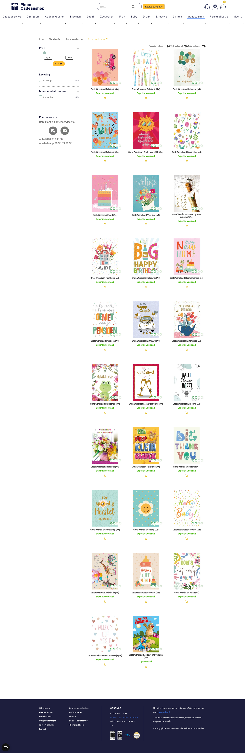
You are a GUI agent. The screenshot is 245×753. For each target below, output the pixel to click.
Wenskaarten (55, 39)
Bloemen (73, 717)
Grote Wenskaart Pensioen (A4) (105, 341)
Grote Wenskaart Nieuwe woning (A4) (186, 278)
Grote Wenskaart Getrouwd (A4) (146, 341)
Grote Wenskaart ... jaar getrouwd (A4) (146, 404)
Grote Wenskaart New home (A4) (105, 278)
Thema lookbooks (76, 725)
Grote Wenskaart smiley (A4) (145, 530)
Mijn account (44, 708)
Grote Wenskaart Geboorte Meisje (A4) (105, 655)
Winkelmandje (45, 717)
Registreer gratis (153, 6)
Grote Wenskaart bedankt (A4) (186, 467)
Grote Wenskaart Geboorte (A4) (187, 89)
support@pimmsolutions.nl (125, 717)
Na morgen (48, 81)
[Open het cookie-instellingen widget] (6, 747)
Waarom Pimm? (46, 712)
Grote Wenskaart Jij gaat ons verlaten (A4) (146, 656)
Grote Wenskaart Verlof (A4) (186, 593)
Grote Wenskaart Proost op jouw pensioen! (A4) (186, 215)
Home (41, 39)
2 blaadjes (48, 97)
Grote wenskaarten (74, 39)
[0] (223, 7)
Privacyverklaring (46, 725)
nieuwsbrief (164, 712)
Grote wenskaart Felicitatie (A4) (105, 467)
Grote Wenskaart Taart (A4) (105, 215)
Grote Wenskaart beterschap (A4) (105, 530)
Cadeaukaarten (75, 712)
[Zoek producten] (135, 6)
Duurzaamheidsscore (78, 721)
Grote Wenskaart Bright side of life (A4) (145, 152)
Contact (42, 729)
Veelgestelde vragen (47, 721)
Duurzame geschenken (78, 708)
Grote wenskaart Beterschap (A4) (187, 341)
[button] (58, 48)
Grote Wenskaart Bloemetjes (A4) (187, 152)
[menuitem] (12, 16)
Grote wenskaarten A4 (98, 39)
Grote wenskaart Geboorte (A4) (186, 404)
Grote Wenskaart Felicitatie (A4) (105, 89)
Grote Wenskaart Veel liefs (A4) (146, 215)
